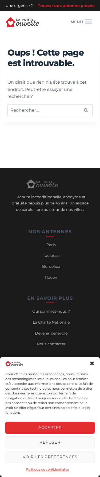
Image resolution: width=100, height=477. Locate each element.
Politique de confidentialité (47, 469)
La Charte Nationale (51, 322)
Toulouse (51, 255)
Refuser (49, 442)
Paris (51, 244)
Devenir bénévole (51, 333)
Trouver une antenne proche (66, 5)
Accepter (50, 427)
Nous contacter (51, 344)
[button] (92, 363)
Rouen (51, 277)
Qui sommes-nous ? (51, 311)
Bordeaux (51, 266)
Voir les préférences (50, 456)
